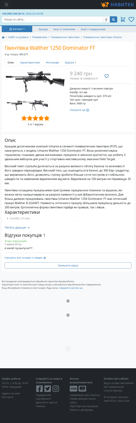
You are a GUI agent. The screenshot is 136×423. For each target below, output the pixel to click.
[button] (123, 19)
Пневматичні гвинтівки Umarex (102, 37)
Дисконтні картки (46, 402)
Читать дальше (15, 227)
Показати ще (78, 110)
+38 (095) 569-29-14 (13, 13)
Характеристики (30, 62)
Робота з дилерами (81, 409)
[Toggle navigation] (6, 4)
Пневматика (39, 37)
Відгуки (70, 62)
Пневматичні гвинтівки (65, 37)
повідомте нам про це (70, 287)
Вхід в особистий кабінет (119, 383)
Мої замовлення (114, 386)
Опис (11, 62)
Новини (40, 406)
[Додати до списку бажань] (106, 76)
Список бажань (113, 390)
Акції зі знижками (64, 29)
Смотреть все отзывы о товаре (23, 257)
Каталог (17, 29)
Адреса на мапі (11, 393)
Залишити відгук (68, 265)
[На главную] (3, 37)
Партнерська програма (84, 406)
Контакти (7, 397)
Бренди (43, 29)
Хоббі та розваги (18, 37)
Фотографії (52, 62)
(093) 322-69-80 (34, 13)
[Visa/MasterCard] (85, 388)
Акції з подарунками (93, 29)
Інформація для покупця (85, 395)
